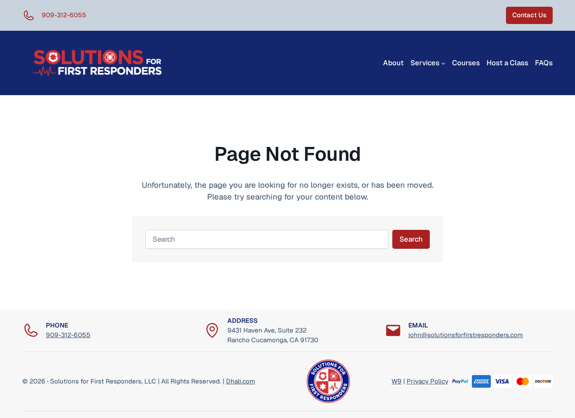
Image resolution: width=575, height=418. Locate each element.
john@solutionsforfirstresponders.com (465, 335)
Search (411, 239)
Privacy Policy (427, 381)
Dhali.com (240, 381)
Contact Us (529, 15)
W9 (396, 381)
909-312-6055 (68, 335)
